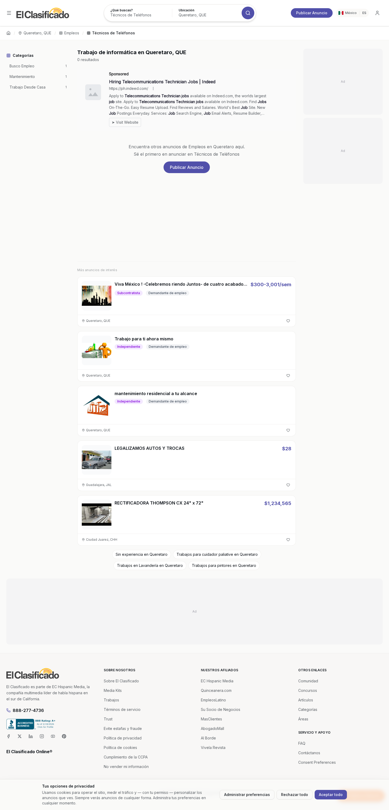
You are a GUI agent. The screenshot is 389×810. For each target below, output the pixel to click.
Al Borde (208, 738)
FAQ (301, 743)
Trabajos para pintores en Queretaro (224, 565)
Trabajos (111, 700)
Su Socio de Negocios (220, 709)
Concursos (307, 690)
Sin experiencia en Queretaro (142, 554)
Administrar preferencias (247, 794)
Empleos (71, 33)
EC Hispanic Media (217, 681)
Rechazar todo (294, 794)
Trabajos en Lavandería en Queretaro (150, 565)
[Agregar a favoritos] (288, 321)
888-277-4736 (28, 710)
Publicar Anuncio (311, 13)
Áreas (303, 719)
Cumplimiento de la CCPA (126, 757)
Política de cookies (120, 747)
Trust (108, 719)
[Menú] (9, 13)
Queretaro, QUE (37, 33)
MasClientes (211, 719)
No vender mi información (126, 766)
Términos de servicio (122, 709)
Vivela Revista (213, 747)
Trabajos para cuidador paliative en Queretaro (217, 554)
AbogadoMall (212, 728)
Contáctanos (309, 753)
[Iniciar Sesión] (377, 13)
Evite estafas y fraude (123, 728)
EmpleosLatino (213, 700)
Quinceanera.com (216, 690)
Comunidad (308, 681)
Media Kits (113, 690)
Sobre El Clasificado (121, 681)
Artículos (305, 700)
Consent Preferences (317, 762)
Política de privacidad (123, 738)
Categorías (307, 709)
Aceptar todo (331, 794)
